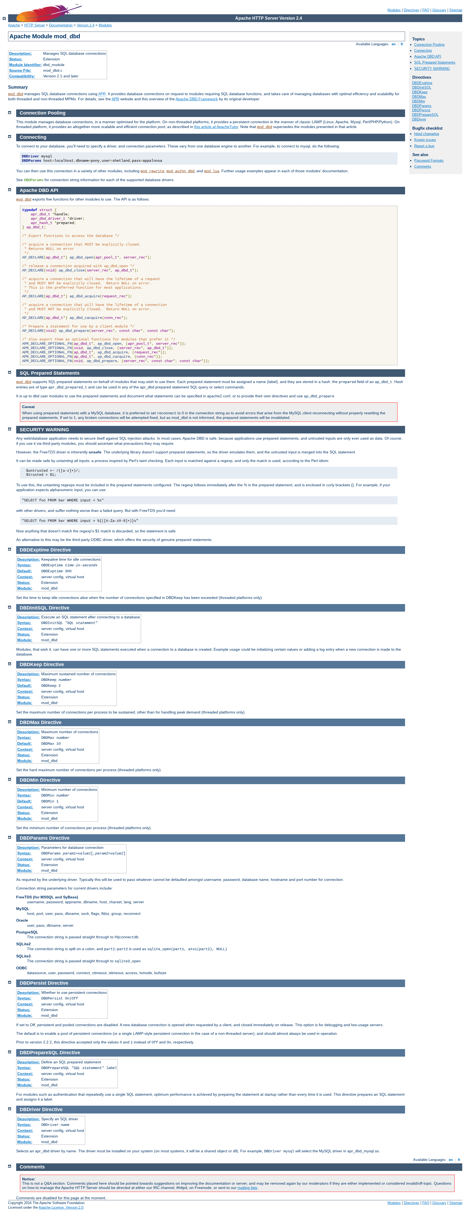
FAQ (425, 10)
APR (102, 94)
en (393, 44)
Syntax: (24, 565)
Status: (15, 59)
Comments (422, 166)
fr (402, 44)
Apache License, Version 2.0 (61, 1207)
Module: (24, 588)
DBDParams (421, 106)
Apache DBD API (427, 56)
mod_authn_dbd (180, 171)
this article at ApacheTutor (216, 127)
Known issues (425, 140)
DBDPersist (421, 110)
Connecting (423, 51)
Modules (394, 10)
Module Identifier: (25, 65)
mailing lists (247, 1187)
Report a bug (424, 146)
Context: (25, 577)
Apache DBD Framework (197, 99)
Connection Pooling (429, 45)
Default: (24, 571)
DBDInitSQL (421, 87)
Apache (14, 25)
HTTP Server (34, 25)
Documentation (61, 25)
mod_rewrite (152, 171)
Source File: (20, 70)
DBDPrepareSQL (425, 115)
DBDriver (419, 119)
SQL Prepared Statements (434, 62)
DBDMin (418, 101)
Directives (411, 10)
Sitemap (455, 10)
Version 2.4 (85, 25)
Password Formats (429, 160)
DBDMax (419, 97)
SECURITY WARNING (432, 69)
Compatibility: (22, 76)
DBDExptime (422, 83)
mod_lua (211, 171)
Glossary (439, 10)
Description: (20, 53)
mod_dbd (15, 94)
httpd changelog (426, 134)
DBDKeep (419, 92)
